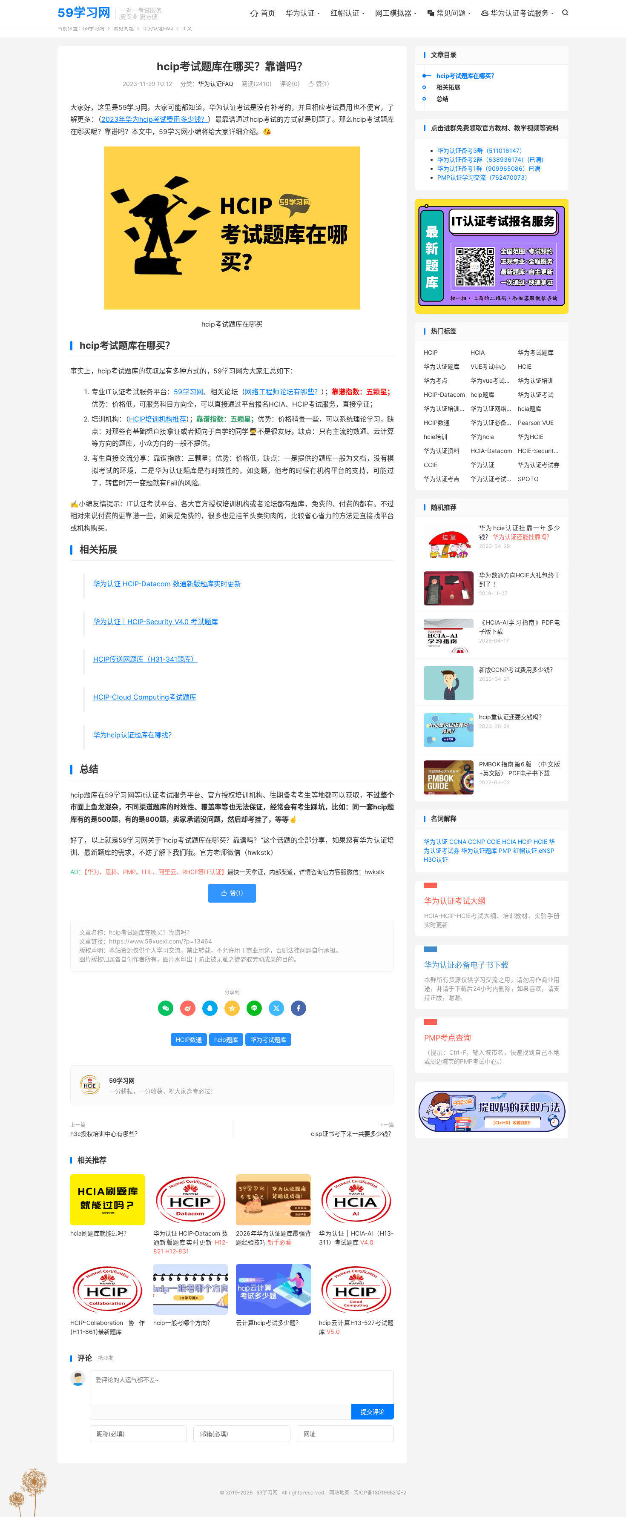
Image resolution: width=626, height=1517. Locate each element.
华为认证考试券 (539, 464)
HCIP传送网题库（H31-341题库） (145, 659)
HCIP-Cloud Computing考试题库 (144, 697)
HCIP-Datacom (444, 394)
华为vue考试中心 (492, 380)
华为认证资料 (441, 450)
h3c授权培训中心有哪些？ (105, 1133)
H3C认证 (436, 859)
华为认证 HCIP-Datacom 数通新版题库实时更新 (167, 583)
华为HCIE (530, 436)
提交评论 (373, 1411)
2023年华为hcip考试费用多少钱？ (154, 119)
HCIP (431, 352)
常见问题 (446, 13)
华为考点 (436, 380)
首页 (262, 13)
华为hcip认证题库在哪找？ (134, 735)
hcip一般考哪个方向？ (183, 1322)
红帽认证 (344, 13)
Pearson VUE (536, 422)
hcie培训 (435, 436)
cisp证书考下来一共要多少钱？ (352, 1133)
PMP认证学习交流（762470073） (484, 177)
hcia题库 (529, 408)
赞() (318, 83)
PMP (505, 850)
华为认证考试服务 (514, 13)
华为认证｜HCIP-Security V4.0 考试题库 (155, 621)
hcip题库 (226, 1039)
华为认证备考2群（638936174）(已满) (490, 159)
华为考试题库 (268, 1039)
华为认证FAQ (158, 28)
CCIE (430, 464)
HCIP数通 (189, 1039)
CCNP (476, 841)
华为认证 (300, 13)
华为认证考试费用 (492, 478)
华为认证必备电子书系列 (492, 422)
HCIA (478, 352)
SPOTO (528, 478)
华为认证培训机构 (445, 408)
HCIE (524, 366)
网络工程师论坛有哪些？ (283, 391)
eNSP (546, 850)
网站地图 (339, 1492)
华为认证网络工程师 (492, 408)
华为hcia (482, 436)
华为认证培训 (536, 380)
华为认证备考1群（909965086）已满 (488, 168)
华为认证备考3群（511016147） (481, 150)
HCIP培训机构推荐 (157, 419)
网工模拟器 (393, 13)
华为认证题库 (441, 366)
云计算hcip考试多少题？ (269, 1322)
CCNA (457, 841)
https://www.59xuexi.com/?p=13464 (160, 941)
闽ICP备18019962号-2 (379, 1492)
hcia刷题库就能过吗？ (99, 1233)
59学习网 (84, 13)
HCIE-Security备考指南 (539, 450)
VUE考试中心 (488, 366)
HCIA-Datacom (491, 450)
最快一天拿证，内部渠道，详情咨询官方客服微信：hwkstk (306, 871)
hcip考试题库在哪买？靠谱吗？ (232, 66)
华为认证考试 (536, 394)
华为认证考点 (441, 478)
